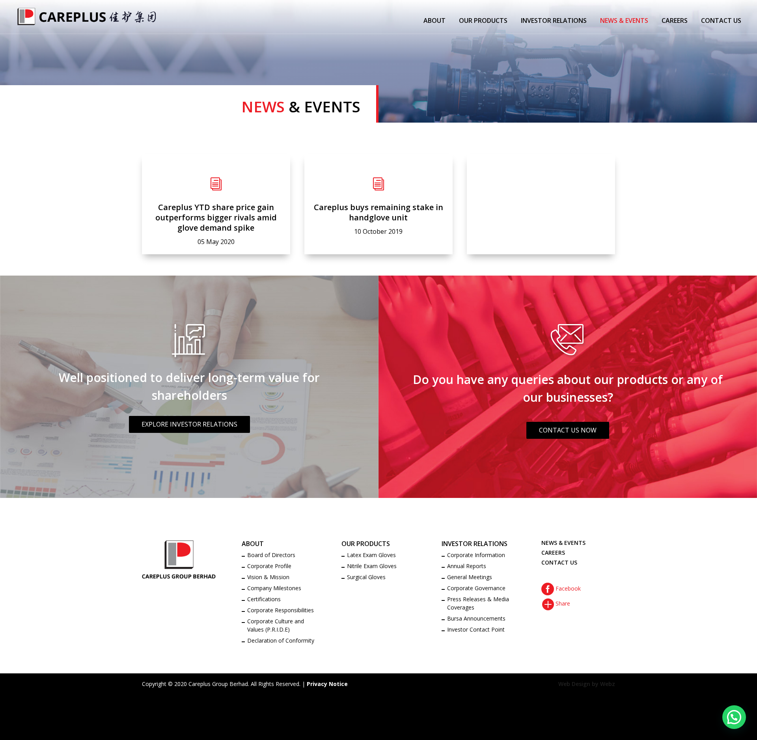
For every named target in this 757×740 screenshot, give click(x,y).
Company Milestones (274, 588)
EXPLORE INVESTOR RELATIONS (189, 424)
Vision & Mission (268, 577)
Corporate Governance (476, 588)
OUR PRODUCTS (483, 21)
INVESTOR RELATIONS (554, 21)
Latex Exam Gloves (371, 555)
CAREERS (675, 21)
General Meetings (469, 577)
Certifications (264, 599)
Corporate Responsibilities (280, 610)
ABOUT (434, 21)
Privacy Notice (327, 684)
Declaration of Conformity (280, 640)
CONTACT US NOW (568, 430)
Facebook (561, 588)
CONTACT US (721, 21)
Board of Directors (271, 555)
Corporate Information (476, 555)
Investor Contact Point (476, 629)
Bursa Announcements (476, 618)
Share (555, 603)
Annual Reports (466, 566)
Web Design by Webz (586, 684)
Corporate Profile (269, 566)
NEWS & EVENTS (624, 21)
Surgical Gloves (366, 577)
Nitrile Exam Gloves (372, 566)
